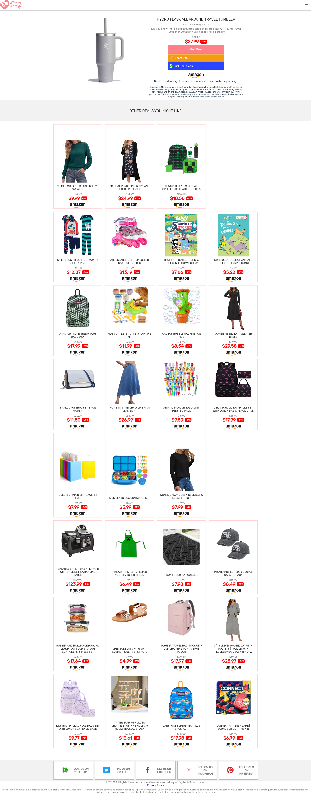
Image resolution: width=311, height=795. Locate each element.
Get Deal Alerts (184, 66)
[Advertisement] (233, 166)
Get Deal (196, 49)
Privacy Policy (155, 785)
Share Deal (178, 58)
